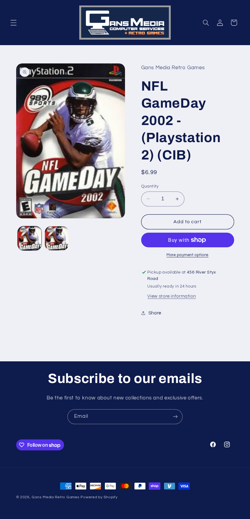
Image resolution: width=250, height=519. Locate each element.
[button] (13, 23)
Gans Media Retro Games (55, 497)
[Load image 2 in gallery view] (57, 238)
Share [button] (154, 313)
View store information (171, 296)
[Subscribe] (175, 416)
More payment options (187, 255)
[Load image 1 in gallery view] (29, 238)
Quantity (150, 186)
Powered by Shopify (98, 497)
